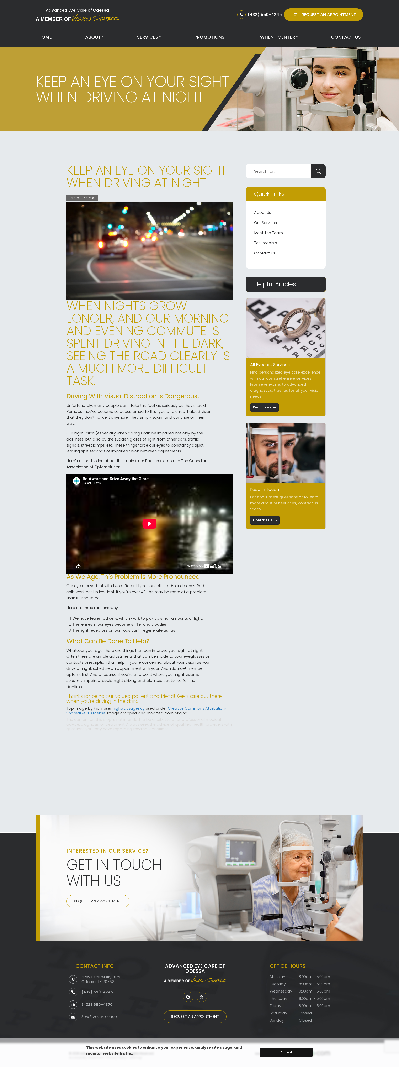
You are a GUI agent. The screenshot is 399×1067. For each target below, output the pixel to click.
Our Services (265, 222)
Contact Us (346, 37)
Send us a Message (99, 1017)
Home (45, 37)
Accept (286, 1052)
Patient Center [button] (276, 37)
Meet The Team (268, 232)
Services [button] (147, 37)
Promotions (209, 37)
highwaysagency (129, 708)
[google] (188, 997)
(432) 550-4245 (97, 992)
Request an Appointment (98, 901)
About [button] (93, 37)
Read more (262, 407)
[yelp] (202, 997)
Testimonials (265, 242)
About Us (262, 212)
